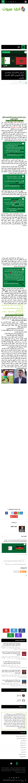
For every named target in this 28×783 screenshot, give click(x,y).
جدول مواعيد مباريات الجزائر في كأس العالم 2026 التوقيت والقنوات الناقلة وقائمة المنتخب (11, 644)
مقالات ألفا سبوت (22, 754)
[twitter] (16, 778)
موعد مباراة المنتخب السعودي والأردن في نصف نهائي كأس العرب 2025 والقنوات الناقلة (11, 680)
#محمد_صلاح (21, 145)
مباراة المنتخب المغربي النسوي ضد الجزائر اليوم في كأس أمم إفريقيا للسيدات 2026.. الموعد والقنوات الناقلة (14, 63)
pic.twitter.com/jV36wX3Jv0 (16, 184)
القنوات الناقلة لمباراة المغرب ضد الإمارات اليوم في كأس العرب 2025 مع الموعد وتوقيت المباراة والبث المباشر (11, 672)
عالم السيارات (22, 745)
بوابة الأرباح (23, 740)
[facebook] (19, 778)
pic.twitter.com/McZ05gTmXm (16, 282)
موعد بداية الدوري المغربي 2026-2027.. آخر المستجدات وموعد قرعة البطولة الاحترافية (11, 662)
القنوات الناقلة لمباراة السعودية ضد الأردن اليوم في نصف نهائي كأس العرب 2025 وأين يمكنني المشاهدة (11, 653)
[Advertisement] (14, 28)
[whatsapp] (9, 778)
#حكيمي (22, 150)
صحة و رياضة (22, 743)
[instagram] (12, 778)
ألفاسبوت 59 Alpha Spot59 (8, 780)
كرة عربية (23, 749)
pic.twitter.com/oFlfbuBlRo (16, 207)
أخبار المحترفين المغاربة (20, 736)
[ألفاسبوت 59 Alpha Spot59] (14, 9)
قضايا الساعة (22, 747)
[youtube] (14, 778)
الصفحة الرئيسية (22, 83)
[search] (3, 2)
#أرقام (16, 182)
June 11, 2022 (20, 210)
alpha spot (24, 554)
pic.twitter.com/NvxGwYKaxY (16, 153)
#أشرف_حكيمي (14, 199)
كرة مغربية (23, 752)
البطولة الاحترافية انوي (21, 738)
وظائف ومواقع (22, 756)
